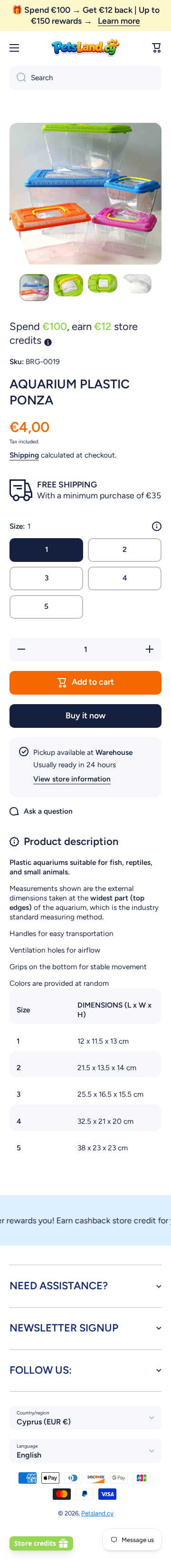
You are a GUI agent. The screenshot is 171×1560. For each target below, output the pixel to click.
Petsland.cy (97, 1513)
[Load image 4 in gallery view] (137, 284)
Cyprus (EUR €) (44, 1421)
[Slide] (157, 526)
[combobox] (86, 78)
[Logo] (85, 48)
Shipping (24, 454)
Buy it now (85, 715)
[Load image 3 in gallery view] (102, 283)
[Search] (18, 78)
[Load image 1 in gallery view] (34, 288)
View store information (72, 778)
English (29, 1454)
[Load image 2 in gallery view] (68, 285)
